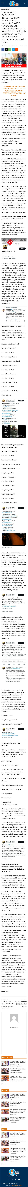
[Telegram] (13, 49)
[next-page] (5, 1084)
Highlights (4, 9)
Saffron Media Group (17, 1185)
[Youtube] (19, 1179)
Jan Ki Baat (12, 1065)
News (8, 9)
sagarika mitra (7, 45)
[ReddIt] (16, 49)
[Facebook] (2, 49)
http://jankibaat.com (14, 1027)
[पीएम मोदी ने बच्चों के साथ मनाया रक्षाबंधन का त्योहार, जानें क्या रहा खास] (5, 1070)
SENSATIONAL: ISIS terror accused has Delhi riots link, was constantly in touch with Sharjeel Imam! (7, 1005)
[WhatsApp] (9, 49)
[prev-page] (2, 1084)
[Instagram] (12, 1179)
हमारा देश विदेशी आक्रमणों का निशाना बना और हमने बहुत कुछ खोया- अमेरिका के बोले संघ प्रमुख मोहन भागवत (17, 1063)
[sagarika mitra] (2, 46)
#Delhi (7, 991)
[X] (6, 49)
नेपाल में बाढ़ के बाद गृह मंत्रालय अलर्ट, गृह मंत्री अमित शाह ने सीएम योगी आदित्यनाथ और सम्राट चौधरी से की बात (17, 1119)
